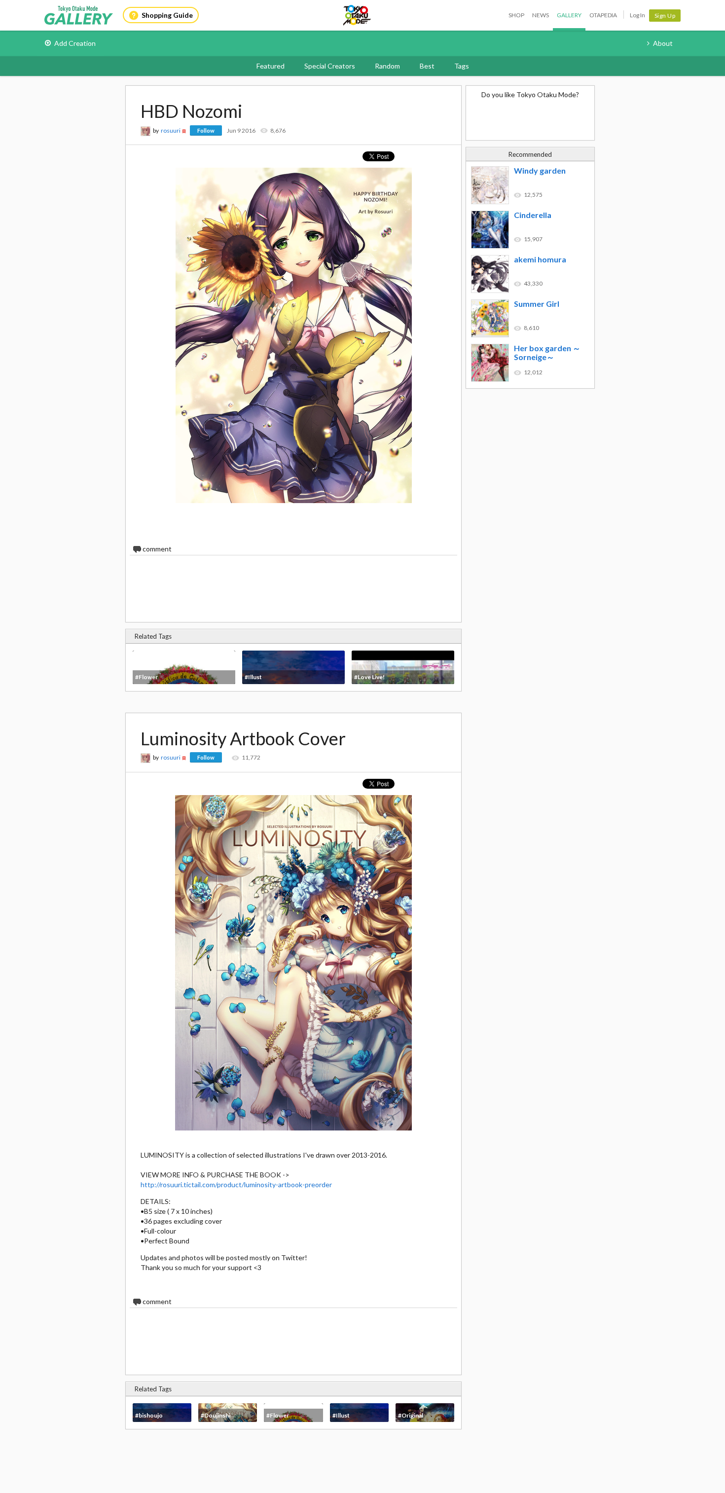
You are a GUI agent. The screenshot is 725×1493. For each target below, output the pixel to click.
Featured (270, 66)
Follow (206, 130)
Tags (461, 66)
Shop (516, 15)
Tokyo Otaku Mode (357, 15)
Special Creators (329, 66)
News (540, 15)
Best (427, 66)
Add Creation (75, 43)
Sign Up (665, 15)
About (663, 43)
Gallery (569, 15)
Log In (637, 15)
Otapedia (603, 15)
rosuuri (171, 130)
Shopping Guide (167, 15)
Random (387, 66)
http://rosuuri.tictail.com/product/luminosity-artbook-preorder (236, 1184)
